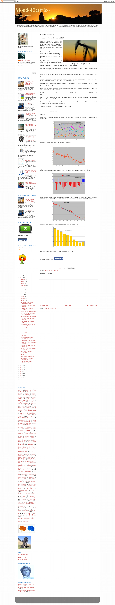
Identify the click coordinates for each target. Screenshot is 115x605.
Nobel (30, 474)
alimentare (33, 391)
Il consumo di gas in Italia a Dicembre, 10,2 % (27, 362)
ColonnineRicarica (23, 417)
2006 (21, 383)
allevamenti (27, 393)
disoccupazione (21, 427)
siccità (24, 496)
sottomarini (29, 499)
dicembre (23, 279)
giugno (22, 290)
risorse (57, 270)
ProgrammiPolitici (22, 484)
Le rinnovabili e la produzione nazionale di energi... (27, 303)
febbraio (23, 298)
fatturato (32, 436)
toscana (31, 507)
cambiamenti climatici (30, 410)
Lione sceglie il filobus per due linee (30, 114)
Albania (28, 391)
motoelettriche (20, 471)
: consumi (20, 389)
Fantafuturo (27, 436)
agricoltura (22, 391)
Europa (21, 434)
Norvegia (22, 475)
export (21, 436)
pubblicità (22, 485)
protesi (30, 484)
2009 (21, 377)
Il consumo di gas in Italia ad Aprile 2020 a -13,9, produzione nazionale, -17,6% (30, 83)
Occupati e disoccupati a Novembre (26, 352)
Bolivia (33, 406)
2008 (21, 379)
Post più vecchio (92, 305)
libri (22, 461)
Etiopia (35, 433)
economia (27, 428)
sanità (34, 492)
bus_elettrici (29, 409)
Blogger (66, 600)
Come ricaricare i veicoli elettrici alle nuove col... (28, 346)
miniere (19, 468)
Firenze (20, 438)
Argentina (33, 395)
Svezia (27, 503)
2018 (21, 273)
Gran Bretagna (26, 447)
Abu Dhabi (27, 390)
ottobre (22, 283)
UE (29, 511)
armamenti (25, 397)
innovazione (27, 454)
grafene (19, 447)
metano (34, 465)
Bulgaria (28, 407)
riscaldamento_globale (22, 490)
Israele (24, 457)
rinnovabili (29, 488)
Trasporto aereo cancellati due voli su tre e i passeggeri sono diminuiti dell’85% (30, 126)
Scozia (33, 493)
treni (34, 510)
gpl (33, 445)
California (20, 410)
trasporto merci (25, 510)
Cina (19, 416)
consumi (34, 420)
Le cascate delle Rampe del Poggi (26, 587)
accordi (31, 390)
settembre (23, 285)
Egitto (35, 428)
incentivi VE (26, 452)
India (33, 452)
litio (19, 462)
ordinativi (20, 479)
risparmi (24, 492)
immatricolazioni (22, 451)
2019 (21, 272)
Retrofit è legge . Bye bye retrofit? (28, 340)
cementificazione (21, 414)
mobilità (29, 468)
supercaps (31, 502)
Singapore (32, 496)
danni (34, 424)
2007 (21, 381)
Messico (29, 465)
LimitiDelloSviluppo (29, 461)
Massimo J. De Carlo (25, 60)
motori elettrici (28, 471)
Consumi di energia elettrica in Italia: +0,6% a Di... (28, 319)
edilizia (31, 428)
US (19, 513)
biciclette (22, 406)
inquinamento (22, 455)
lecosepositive (21, 459)
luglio (22, 289)
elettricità (21, 430)
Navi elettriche (25, 474)
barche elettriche (33, 403)
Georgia (26, 443)
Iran (30, 455)
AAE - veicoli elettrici (23, 554)
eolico (19, 432)
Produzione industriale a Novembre (26, 331)
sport (21, 500)
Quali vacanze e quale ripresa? (28, 356)
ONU (31, 478)
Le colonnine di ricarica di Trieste (28, 316)
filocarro (25, 437)
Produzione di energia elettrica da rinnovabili (30, 159)
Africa (35, 390)
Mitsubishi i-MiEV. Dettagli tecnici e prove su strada (30, 183)
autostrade (26, 403)
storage (25, 500)
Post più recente (45, 305)
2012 (21, 371)
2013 (21, 369)
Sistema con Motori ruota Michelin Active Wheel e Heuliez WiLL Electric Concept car (30, 138)
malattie (25, 464)
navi (19, 474)
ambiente (27, 394)
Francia (24, 440)
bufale (24, 407)
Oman (27, 478)
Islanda (19, 457)
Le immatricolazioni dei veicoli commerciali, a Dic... (28, 325)
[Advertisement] (68, 292)
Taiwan (19, 504)
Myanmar (34, 471)
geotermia (31, 443)
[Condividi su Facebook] (72, 268)
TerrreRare (23, 507)
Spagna (34, 499)
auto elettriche (24, 400)
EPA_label (27, 432)
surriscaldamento (21, 503)
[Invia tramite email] (67, 268)
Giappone (30, 444)
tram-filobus (22, 509)
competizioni (30, 418)
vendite (32, 518)
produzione (21, 482)
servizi (24, 495)
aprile (22, 294)
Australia (20, 398)
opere (34, 478)
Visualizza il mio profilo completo (25, 66)
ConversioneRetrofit (25, 421)
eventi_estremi (33, 434)
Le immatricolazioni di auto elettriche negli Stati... (27, 338)
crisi (23, 424)
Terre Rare (33, 506)
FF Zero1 (23, 354)
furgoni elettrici (21, 441)
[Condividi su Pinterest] (74, 268)
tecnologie (32, 504)
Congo (29, 420)
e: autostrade (20, 428)
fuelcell (33, 440)
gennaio (23, 300)
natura (29, 472)
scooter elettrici (27, 493)
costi (34, 423)
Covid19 (19, 424)
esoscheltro (33, 432)
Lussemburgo (25, 462)
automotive (20, 403)
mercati (25, 465)
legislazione (31, 459)
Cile (34, 414)
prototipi (35, 484)
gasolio (34, 441)
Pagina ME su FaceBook (24, 556)
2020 (21, 270)
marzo (22, 296)
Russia (28, 492)
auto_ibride (31, 401)
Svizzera (33, 503)
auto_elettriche (21, 401)
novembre (23, 281)
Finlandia (32, 437)
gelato (22, 443)
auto (33, 398)
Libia (19, 461)
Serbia (19, 495)
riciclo (27, 487)
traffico (35, 507)
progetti (32, 482)
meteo (21, 466)
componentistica (21, 420)
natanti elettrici (23, 472)
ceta (26, 414)
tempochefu (26, 506)
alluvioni (33, 393)
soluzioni (23, 499)
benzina (34, 404)
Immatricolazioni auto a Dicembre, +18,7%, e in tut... (28, 349)
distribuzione (29, 427)
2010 (21, 375)
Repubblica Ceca (31, 485)
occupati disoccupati (22, 477)
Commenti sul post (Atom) (50, 308)
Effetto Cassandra (22, 557)
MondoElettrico (32, 9)
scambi (19, 493)
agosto (22, 287)
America (33, 394)
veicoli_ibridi (25, 517)
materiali (20, 465)
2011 (21, 373)
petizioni (26, 479)
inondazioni (33, 454)
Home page (68, 305)
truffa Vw (20, 511)
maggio (23, 292)
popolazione (27, 481)
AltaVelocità (20, 394)
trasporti (29, 509)
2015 (21, 365)
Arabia (27, 395)
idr (34, 448)
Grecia (34, 447)
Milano (34, 466)
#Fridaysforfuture (29, 389)
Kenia (34, 457)
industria (20, 454)
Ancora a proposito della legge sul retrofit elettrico (28, 314)
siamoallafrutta (32, 495)
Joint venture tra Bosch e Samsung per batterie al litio (30, 171)
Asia (29, 397)
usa (24, 513)
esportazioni (20, 433)
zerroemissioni (25, 521)
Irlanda (33, 455)
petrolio (31, 479)
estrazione (31, 433)
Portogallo (33, 481)
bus (32, 407)
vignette (29, 519)
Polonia (21, 481)
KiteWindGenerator (22, 458)
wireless (19, 521)
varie (29, 513)
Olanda (19, 478)
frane (29, 440)
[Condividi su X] (70, 268)
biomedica (28, 406)
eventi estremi (27, 434)
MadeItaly (20, 464)
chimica (30, 414)
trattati (31, 510)
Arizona (19, 397)
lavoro (32, 458)
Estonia (26, 433)
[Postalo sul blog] (69, 268)
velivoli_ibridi (26, 518)
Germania (21, 444)
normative (34, 474)
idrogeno (30, 450)
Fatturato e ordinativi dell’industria (28, 311)
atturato (33, 397)
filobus (19, 437)
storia (31, 500)
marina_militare (32, 464)
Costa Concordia (27, 423)
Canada (23, 411)
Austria (27, 398)
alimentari (20, 393)
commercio (20, 418)
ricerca (20, 487)
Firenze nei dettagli (22, 559)
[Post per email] (64, 268)
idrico (19, 450)
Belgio (29, 404)
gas (29, 441)
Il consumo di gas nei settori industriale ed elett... (27, 328)
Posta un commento (47, 276)
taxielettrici (26, 504)
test (27, 507)
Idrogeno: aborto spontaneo (29, 148)
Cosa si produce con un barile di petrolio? (30, 94)
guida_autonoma (29, 448)
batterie (22, 404)
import (33, 451)
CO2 (31, 416)
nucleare (30, 475)
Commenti (22, 249)
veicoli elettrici (30, 515)
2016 (21, 277)
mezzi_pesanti (27, 466)
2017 (21, 275)
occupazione (31, 477)
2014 (21, 367)
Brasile (19, 407)
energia (46, 270)
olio (24, 478)
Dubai (34, 427)
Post (21, 247)
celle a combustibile (31, 413)
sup (24, 502)
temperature (20, 506)
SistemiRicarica (22, 497)
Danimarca (28, 424)
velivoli (30, 517)
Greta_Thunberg (21, 448)
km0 (29, 458)
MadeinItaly (32, 462)
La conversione (28, 103)
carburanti (22, 413)
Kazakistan (30, 457)
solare (34, 498)
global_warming (26, 445)
